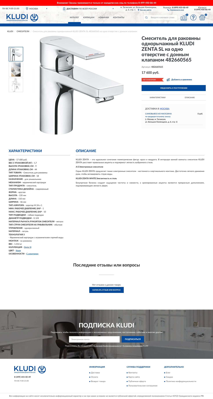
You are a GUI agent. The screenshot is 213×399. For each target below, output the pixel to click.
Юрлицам (88, 18)
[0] (202, 17)
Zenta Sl (27, 247)
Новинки (103, 18)
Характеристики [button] (157, 97)
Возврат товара (98, 381)
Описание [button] (190, 97)
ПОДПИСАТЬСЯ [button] (133, 339)
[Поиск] (146, 17)
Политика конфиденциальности (181, 381)
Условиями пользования (133, 346)
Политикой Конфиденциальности (107, 346)
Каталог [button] (74, 18)
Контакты (118, 18)
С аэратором (32, 254)
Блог (168, 373)
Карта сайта (134, 377)
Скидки (169, 377)
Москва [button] (164, 109)
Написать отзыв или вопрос (106, 290)
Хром (18, 251)
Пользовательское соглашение (142, 386)
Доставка (95, 373)
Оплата (94, 377)
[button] (176, 10)
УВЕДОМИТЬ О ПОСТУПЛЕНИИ (173, 88)
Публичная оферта (137, 381)
